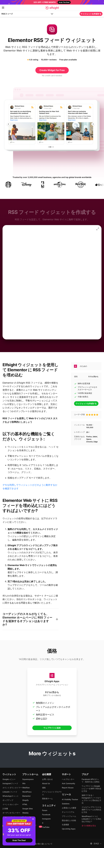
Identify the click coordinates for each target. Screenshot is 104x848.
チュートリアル (68, 812)
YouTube (45, 827)
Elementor (26, 796)
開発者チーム (47, 798)
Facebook (46, 814)
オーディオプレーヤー (11, 813)
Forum (44, 810)
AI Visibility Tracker (70, 799)
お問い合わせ (47, 779)
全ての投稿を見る (89, 826)
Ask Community (68, 783)
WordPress (27, 792)
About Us (46, 783)
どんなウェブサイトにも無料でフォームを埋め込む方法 (91, 809)
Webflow (26, 788)
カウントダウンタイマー (12, 788)
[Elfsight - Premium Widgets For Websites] (52, 8)
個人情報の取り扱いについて (40, 844)
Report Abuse (67, 788)
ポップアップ (8, 800)
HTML (24, 804)
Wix (23, 783)
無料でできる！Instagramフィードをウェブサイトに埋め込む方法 (91, 799)
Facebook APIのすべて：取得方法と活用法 (90, 780)
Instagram (46, 819)
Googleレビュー (9, 779)
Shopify (25, 800)
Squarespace (27, 779)
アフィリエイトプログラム (52, 793)
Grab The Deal (19, 840)
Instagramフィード (10, 783)
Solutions (66, 804)
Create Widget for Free (52, 70)
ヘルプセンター (68, 779)
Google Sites (27, 808)
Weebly (25, 813)
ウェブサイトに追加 (52, 728)
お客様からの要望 (69, 808)
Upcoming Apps (68, 829)
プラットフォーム (69, 816)
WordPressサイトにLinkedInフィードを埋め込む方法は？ (91, 818)
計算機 (5, 808)
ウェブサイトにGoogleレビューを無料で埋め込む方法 (91, 788)
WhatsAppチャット (11, 796)
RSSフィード (7, 14)
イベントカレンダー (11, 804)
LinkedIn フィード (10, 792)
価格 (44, 788)
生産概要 (65, 824)
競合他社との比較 (69, 820)
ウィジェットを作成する (91, 14)
